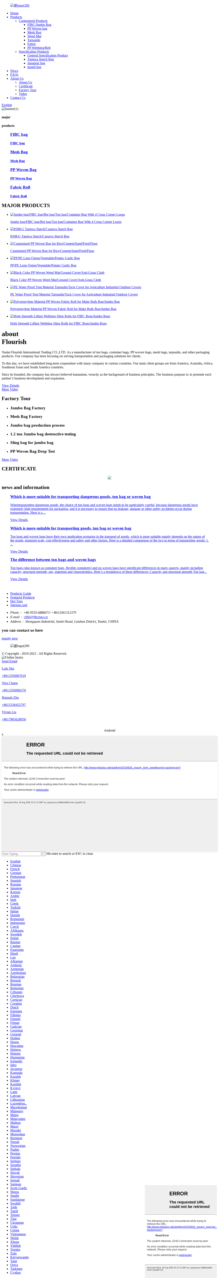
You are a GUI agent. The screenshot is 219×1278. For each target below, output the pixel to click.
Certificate (26, 86)
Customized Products (33, 21)
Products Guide (20, 593)
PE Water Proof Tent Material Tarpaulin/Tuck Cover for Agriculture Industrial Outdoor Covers (74, 294)
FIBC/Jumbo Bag (39, 24)
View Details (10, 385)
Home (14, 13)
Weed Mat (34, 36)
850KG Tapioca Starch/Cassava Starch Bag (39, 236)
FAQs (14, 74)
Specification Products (34, 51)
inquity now (10, 638)
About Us (17, 78)
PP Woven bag (37, 28)
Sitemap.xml (18, 605)
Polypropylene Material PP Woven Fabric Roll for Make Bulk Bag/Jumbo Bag (63, 309)
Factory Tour (27, 90)
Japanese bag (36, 63)
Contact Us (17, 98)
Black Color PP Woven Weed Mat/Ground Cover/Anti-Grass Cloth (55, 280)
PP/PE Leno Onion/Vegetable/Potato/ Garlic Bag (43, 265)
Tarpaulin (33, 40)
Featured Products (22, 597)
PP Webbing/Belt (38, 48)
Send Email (9, 661)
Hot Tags (16, 601)
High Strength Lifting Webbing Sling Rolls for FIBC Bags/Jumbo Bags (58, 323)
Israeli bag (34, 67)
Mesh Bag (34, 32)
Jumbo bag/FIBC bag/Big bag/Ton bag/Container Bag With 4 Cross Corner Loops (65, 222)
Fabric (31, 44)
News (14, 71)
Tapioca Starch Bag (40, 59)
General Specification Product (47, 55)
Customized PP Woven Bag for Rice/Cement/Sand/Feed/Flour (52, 251)
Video (23, 94)
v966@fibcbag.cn (36, 617)
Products (16, 17)
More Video (10, 389)
